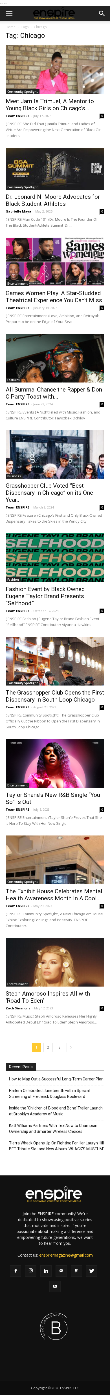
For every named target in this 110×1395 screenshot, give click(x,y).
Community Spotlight (22, 92)
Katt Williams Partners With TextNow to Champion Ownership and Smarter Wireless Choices (53, 1128)
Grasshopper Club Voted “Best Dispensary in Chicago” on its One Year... (49, 492)
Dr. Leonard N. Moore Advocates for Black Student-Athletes (53, 200)
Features (13, 380)
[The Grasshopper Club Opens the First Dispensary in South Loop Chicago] (55, 661)
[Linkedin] (46, 1271)
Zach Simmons (18, 1008)
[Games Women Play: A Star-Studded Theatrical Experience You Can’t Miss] (55, 261)
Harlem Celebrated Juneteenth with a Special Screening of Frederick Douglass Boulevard (49, 1093)
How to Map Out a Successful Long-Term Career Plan (56, 1079)
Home (11, 27)
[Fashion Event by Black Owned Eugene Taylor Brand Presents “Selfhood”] (55, 557)
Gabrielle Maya (18, 211)
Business (14, 476)
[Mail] (61, 1271)
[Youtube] (55, 1286)
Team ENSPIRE (17, 116)
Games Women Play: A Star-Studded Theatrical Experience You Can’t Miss (54, 297)
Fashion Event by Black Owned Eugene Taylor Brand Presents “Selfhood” (45, 596)
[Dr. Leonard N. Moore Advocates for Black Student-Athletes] (55, 169)
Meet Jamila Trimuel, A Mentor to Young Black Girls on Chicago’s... (50, 105)
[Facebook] (15, 1271)
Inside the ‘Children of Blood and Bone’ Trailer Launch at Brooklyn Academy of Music (56, 1111)
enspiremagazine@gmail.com (66, 1255)
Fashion (13, 580)
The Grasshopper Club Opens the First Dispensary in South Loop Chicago (55, 696)
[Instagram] (30, 1271)
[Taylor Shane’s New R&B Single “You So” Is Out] (55, 763)
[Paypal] (76, 1271)
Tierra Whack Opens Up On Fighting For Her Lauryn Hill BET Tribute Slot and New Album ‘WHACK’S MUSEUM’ (56, 1146)
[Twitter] (91, 1271)
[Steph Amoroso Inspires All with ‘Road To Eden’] (55, 962)
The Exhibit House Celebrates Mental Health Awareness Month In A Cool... (54, 895)
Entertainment (17, 284)
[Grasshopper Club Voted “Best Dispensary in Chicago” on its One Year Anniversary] (55, 454)
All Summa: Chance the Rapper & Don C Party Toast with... (54, 393)
